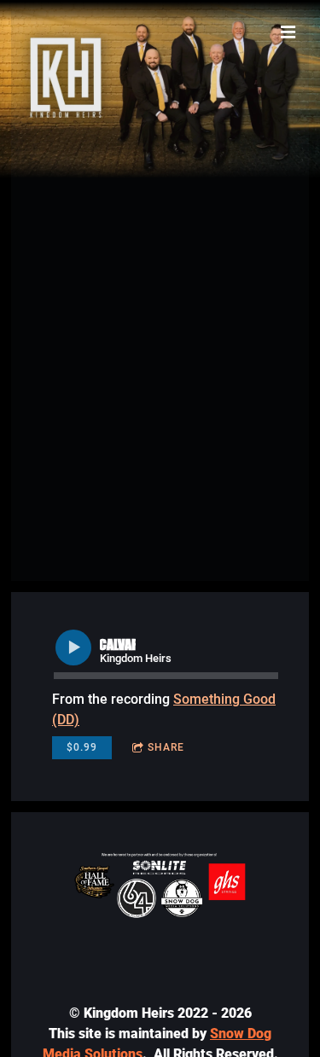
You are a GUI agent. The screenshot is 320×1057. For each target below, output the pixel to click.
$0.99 (82, 747)
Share (166, 747)
